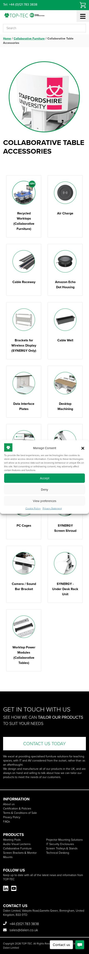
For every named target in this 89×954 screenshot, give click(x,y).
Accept (44, 478)
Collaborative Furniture (29, 38)
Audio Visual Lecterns (16, 844)
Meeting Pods (11, 840)
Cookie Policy (33, 508)
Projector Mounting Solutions (64, 840)
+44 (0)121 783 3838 (24, 924)
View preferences (44, 501)
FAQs (6, 821)
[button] (83, 448)
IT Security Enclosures (60, 844)
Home (7, 38)
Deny (44, 489)
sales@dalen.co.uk (23, 930)
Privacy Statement (52, 508)
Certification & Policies (17, 808)
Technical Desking (57, 853)
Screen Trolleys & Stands (61, 848)
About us (8, 804)
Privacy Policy (11, 817)
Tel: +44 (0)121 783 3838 (20, 4)
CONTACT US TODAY (44, 743)
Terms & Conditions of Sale (20, 813)
